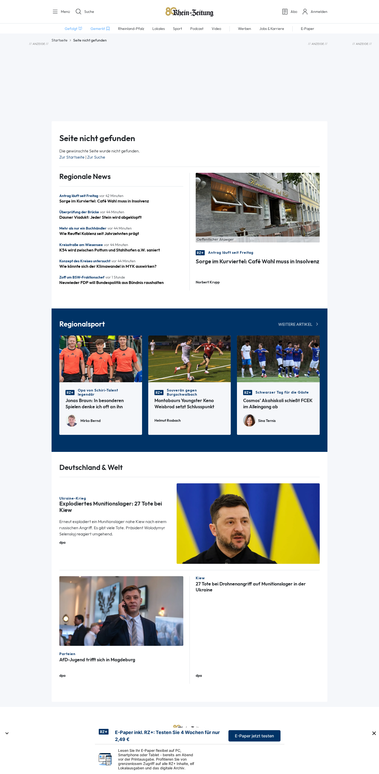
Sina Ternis (267, 420)
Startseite (60, 40)
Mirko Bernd (90, 420)
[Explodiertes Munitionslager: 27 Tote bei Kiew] (248, 523)
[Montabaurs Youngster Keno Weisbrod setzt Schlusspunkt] (189, 358)
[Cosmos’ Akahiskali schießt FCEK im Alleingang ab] (278, 358)
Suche (89, 11)
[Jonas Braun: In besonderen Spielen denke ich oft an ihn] (100, 358)
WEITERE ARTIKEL (295, 324)
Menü (65, 11)
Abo (294, 11)
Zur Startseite (72, 157)
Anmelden (319, 11)
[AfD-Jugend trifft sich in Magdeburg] (121, 610)
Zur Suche (96, 157)
